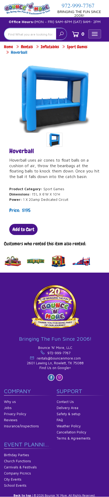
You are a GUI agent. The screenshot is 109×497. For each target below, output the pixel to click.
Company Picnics (17, 473)
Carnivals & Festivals (20, 467)
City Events (12, 479)
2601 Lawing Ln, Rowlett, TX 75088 (55, 363)
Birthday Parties (16, 455)
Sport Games (77, 47)
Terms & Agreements (73, 438)
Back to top (22, 495)
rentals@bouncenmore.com (59, 358)
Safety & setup (68, 414)
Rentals (27, 47)
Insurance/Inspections (21, 426)
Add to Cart (23, 229)
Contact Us (65, 402)
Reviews (10, 420)
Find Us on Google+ (55, 368)
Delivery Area (67, 408)
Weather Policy (69, 426)
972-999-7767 (78, 5)
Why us (10, 402)
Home (8, 47)
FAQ (60, 420)
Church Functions (17, 461)
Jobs (8, 408)
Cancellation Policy (71, 432)
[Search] (61, 33)
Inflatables (50, 47)
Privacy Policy (15, 414)
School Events (15, 485)
